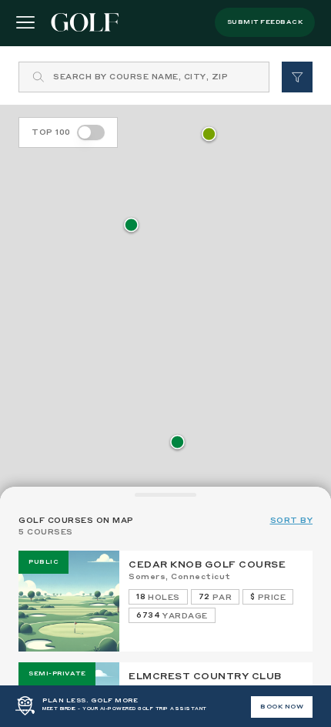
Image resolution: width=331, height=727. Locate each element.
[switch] (91, 132)
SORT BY (291, 520)
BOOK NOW (281, 707)
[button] (177, 443)
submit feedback (265, 22)
